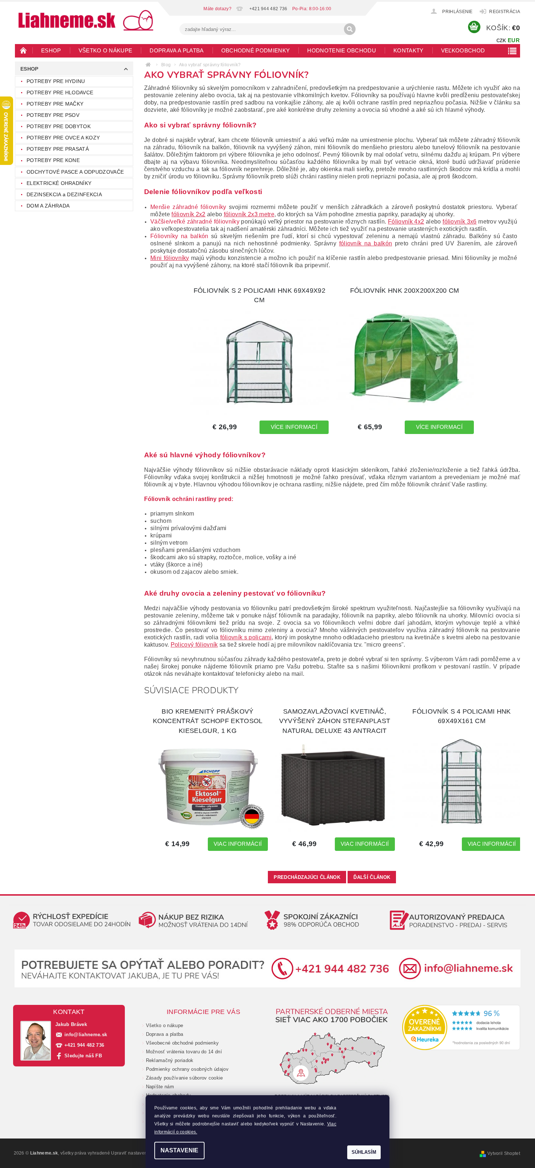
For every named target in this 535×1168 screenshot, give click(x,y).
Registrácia (504, 11)
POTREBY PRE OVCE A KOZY (63, 138)
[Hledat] (350, 29)
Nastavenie (179, 1150)
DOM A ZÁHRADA (48, 206)
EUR (514, 40)
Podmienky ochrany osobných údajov (187, 1069)
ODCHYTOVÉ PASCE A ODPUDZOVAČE (75, 172)
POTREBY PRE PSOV (53, 115)
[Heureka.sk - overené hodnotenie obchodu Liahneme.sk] (461, 1027)
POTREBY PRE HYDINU (56, 81)
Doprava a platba (176, 50)
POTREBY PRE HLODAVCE (60, 92)
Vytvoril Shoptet (503, 1153)
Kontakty (408, 50)
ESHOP (51, 50)
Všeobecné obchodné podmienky (182, 1043)
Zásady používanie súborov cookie (184, 1078)
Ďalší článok (371, 877)
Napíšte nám (160, 1086)
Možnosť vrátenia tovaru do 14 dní (184, 1051)
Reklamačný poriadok (170, 1060)
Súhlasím (364, 1152)
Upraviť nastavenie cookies (139, 1153)
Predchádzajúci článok (307, 877)
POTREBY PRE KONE (53, 160)
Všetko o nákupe (105, 50)
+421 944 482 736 (84, 1045)
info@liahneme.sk (85, 1034)
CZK (501, 40)
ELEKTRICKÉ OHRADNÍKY (59, 183)
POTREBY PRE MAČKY (55, 104)
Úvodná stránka (23, 50)
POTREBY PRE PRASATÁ (58, 149)
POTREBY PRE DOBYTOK (59, 126)
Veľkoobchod (463, 50)
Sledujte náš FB (83, 1055)
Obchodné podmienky (255, 50)
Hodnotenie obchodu (341, 50)
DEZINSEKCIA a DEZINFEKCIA (64, 194)
